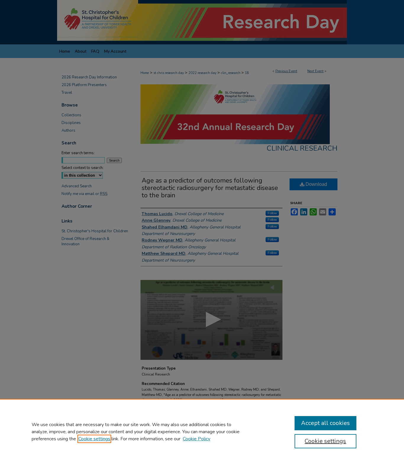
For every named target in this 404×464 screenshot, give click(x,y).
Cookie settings (94, 439)
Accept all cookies (325, 423)
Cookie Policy (196, 439)
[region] (202, 431)
